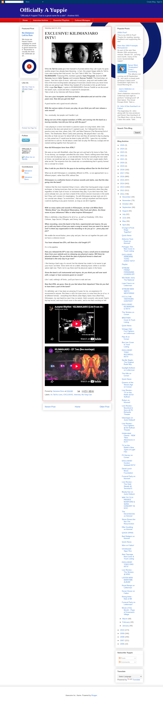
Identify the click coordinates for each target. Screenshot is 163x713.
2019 (122, 166)
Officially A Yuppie (43, 10)
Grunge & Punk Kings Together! (128, 230)
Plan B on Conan (126, 338)
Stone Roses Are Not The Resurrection (128, 521)
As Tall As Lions (57, 395)
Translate (136, 680)
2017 (122, 173)
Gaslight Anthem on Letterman (128, 369)
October (125, 204)
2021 (122, 159)
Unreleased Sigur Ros (127, 550)
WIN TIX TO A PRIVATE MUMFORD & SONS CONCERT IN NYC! (128, 502)
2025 (122, 145)
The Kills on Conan (126, 374)
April (124, 225)
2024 (122, 149)
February (126, 622)
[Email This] (83, 391)
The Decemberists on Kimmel (128, 514)
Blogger (94, 695)
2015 (122, 180)
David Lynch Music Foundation (127, 471)
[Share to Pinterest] (92, 391)
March (125, 619)
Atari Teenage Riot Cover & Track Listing (128, 556)
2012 (122, 190)
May (124, 221)
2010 (122, 630)
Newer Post (50, 407)
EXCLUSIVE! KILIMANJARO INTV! (128, 306)
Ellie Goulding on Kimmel (127, 528)
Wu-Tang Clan (87, 395)
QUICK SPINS (127, 533)
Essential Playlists (61, 20)
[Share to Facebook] (90, 391)
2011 (122, 194)
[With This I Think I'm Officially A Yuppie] (29, 126)
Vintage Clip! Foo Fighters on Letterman (128, 331)
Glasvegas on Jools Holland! (128, 419)
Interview (77, 395)
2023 (122, 152)
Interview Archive (40, 20)
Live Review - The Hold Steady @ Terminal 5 (127, 485)
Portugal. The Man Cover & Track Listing (128, 249)
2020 (122, 163)
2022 (122, 156)
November (126, 200)
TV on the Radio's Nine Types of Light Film (128, 448)
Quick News (126, 235)
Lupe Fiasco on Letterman (128, 284)
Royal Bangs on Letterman (128, 586)
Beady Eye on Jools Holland (128, 493)
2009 (122, 633)
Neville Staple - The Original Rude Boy (128, 362)
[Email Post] (78, 391)
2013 (122, 187)
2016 (122, 176)
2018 (122, 170)
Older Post (104, 407)
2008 (122, 637)
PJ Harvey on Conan (127, 456)
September (127, 207)
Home (25, 20)
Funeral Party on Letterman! (128, 603)
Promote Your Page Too (29, 128)
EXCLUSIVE (68, 395)
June (124, 218)
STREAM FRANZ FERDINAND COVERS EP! (128, 271)
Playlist (124, 264)
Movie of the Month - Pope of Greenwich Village (128, 611)
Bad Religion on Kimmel (128, 537)
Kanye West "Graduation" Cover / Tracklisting (133, 68)
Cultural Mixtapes (82, 20)
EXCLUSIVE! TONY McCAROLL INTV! (127, 353)
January (125, 626)
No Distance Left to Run (28, 34)
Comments (125, 662)
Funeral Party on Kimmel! (128, 477)
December (126, 197)
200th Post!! (122, 32)
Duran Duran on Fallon (128, 592)
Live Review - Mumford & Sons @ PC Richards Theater (127, 410)
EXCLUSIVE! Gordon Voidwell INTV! (128, 463)
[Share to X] (88, 391)
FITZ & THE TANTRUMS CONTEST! (128, 299)
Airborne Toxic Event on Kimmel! (127, 241)
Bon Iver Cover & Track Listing (128, 344)
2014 (122, 183)
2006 (122, 644)
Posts (122, 658)
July (124, 214)
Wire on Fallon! (128, 545)
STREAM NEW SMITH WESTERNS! (128, 291)
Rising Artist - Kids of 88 (127, 598)
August (125, 211)
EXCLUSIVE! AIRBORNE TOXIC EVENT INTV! (128, 257)
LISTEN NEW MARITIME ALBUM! (127, 580)
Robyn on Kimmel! (126, 401)
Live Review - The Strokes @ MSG (128, 572)
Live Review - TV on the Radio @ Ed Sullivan (127, 393)
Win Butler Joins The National (128, 279)
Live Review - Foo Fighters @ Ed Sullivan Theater (128, 426)
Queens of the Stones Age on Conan (127, 384)
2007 (122, 640)
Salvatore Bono (28, 172)
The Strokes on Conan (128, 313)
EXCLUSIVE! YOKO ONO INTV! (127, 564)
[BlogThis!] (85, 391)
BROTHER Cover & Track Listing (128, 320)
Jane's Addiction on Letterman (126, 90)
